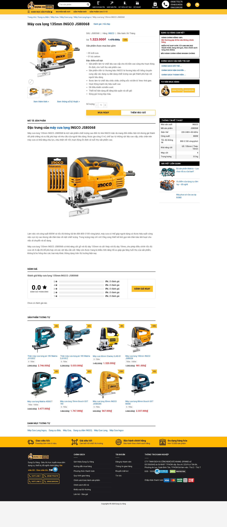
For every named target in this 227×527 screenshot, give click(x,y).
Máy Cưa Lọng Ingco (82, 17)
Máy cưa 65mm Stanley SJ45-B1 (107, 356)
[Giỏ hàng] (197, 5)
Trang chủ (31, 17)
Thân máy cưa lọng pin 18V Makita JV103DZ (42, 357)
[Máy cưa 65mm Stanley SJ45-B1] (108, 339)
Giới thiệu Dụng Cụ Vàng (84, 462)
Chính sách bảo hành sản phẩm (87, 480)
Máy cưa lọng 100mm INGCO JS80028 (137, 357)
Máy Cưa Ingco (116, 430)
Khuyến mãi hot (63, 12)
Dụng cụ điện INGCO (82, 430)
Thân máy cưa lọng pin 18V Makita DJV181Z (75, 357)
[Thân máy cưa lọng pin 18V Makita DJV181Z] (75, 339)
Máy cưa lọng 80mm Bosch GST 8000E (139, 402)
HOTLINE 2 (36, 481)
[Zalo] (55, 469)
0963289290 (176, 7)
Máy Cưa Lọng (66, 17)
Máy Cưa (54, 17)
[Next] (77, 57)
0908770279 (176, 2)
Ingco (111, 33)
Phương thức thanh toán (84, 471)
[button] (40, 11)
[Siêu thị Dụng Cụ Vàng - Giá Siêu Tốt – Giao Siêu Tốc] (40, 4)
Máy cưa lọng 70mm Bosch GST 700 (74, 402)
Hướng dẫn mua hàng (83, 466)
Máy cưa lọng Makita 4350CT (40, 401)
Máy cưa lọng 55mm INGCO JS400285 (105, 402)
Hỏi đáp (106, 24)
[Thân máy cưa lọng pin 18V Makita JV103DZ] (42, 339)
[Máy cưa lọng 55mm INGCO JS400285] (108, 385)
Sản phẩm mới (80, 12)
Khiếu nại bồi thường (82, 489)
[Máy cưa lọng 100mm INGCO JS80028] (140, 339)
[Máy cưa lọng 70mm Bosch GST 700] (75, 385)
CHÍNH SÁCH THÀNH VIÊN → (173, 75)
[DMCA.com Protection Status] (178, 471)
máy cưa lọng (60, 128)
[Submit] (88, 4)
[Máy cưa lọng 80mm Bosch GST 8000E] (140, 385)
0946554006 (176, 4)
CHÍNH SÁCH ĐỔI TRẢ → (171, 66)
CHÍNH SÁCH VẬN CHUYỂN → (173, 70)
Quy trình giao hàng (82, 476)
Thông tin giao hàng (123, 466)
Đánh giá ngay (142, 289)
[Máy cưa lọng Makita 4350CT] (42, 385)
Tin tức (118, 476)
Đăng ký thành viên (123, 462)
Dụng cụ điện (43, 17)
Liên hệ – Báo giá (81, 494)
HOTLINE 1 (36, 476)
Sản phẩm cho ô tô (98, 12)
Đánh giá (97, 24)
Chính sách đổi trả (81, 485)
